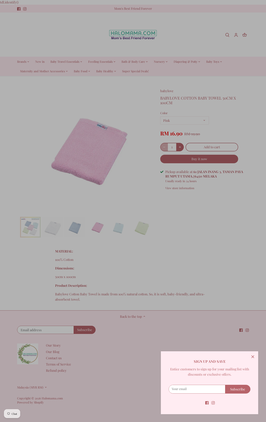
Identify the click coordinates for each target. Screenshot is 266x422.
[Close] (252, 356)
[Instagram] (213, 402)
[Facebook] (207, 402)
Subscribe (237, 389)
